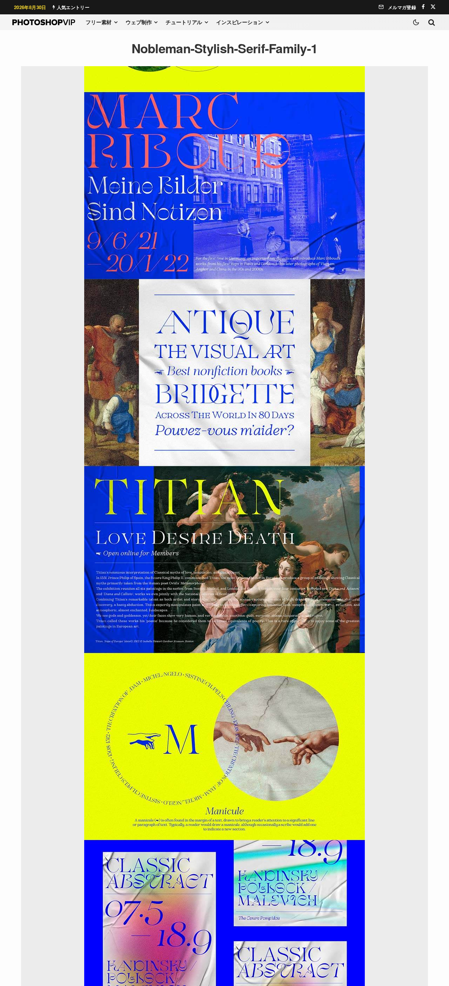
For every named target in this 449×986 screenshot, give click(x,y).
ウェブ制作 (139, 22)
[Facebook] (423, 7)
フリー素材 (99, 22)
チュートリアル (184, 22)
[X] (433, 7)
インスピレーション (239, 22)
